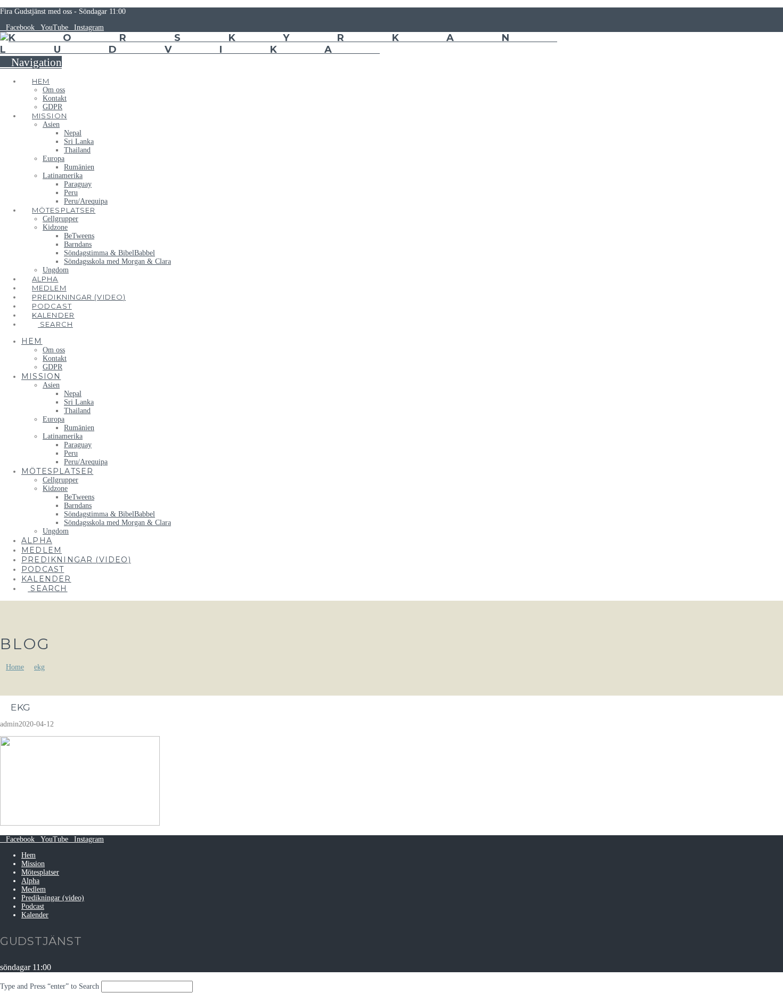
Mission (33, 864)
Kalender (34, 915)
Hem (28, 855)
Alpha (30, 881)
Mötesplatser (40, 872)
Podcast (32, 906)
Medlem (33, 889)
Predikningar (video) (52, 898)
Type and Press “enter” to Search (49, 986)
